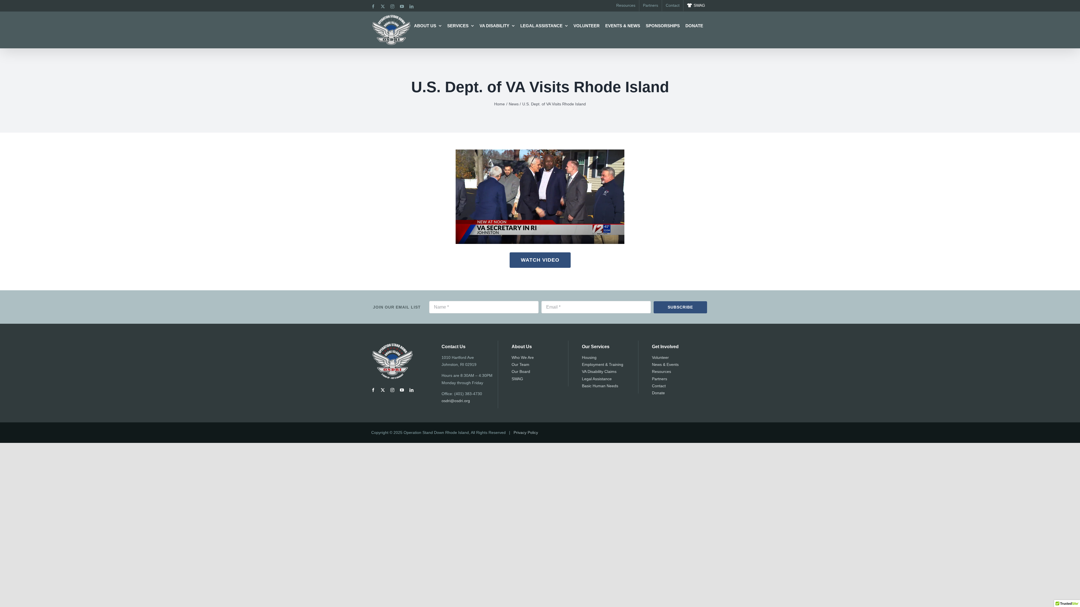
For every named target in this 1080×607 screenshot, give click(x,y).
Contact (659, 386)
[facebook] (373, 390)
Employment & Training (602, 364)
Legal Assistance (597, 379)
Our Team (520, 364)
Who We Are (523, 357)
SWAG (517, 379)
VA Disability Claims (599, 371)
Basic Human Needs (600, 386)
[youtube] (402, 390)
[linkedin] (411, 390)
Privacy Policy (526, 432)
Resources (661, 371)
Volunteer (660, 357)
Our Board (521, 371)
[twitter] (383, 390)
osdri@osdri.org (456, 400)
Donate (658, 393)
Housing (589, 357)
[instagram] (392, 390)
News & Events (665, 364)
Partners (659, 379)
